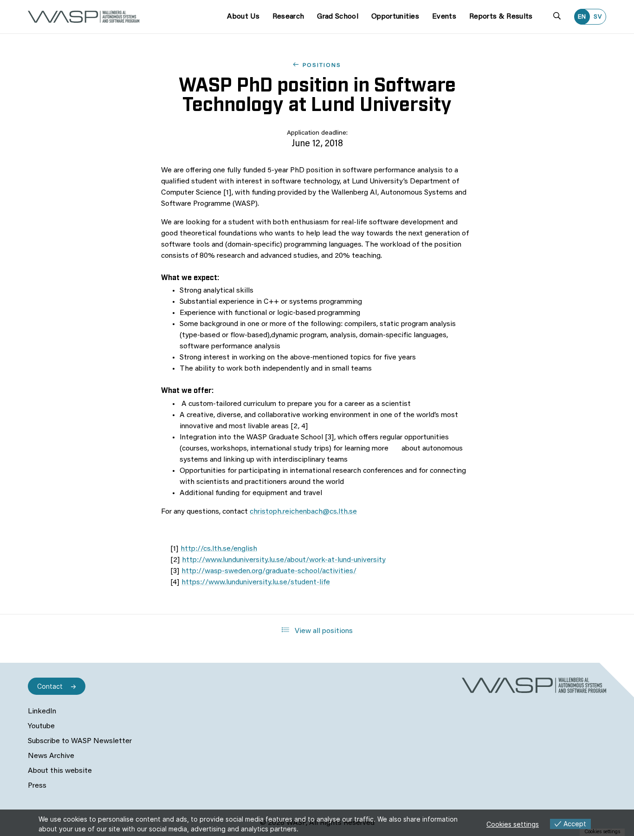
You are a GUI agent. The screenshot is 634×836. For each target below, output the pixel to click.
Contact (50, 686)
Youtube (41, 726)
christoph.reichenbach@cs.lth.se (303, 512)
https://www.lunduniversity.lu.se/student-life (255, 582)
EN (582, 17)
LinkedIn (42, 711)
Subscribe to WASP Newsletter (80, 741)
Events (444, 16)
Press (37, 786)
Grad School (337, 16)
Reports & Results (500, 16)
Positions (322, 65)
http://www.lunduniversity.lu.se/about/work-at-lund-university (284, 560)
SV (598, 17)
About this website (60, 771)
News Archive (51, 756)
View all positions (323, 631)
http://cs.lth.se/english (219, 549)
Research (288, 16)
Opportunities (395, 16)
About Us (243, 16)
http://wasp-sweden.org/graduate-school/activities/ (268, 571)
